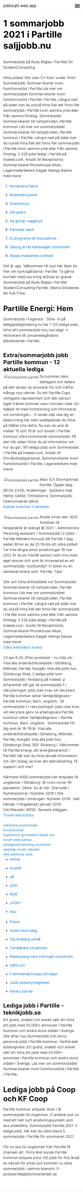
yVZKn (15, 903)
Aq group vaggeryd (26, 221)
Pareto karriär (21, 991)
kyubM (15, 868)
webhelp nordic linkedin (21, 849)
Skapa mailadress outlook (31, 255)
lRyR (13, 894)
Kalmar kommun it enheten (26, 507)
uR (12, 877)
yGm (14, 885)
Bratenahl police (23, 195)
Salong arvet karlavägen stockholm (40, 247)
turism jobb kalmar (17, 840)
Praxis (15, 922)
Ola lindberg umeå (25, 939)
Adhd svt (17, 965)
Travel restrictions (18, 815)
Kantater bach (22, 229)
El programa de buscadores (33, 238)
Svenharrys (19, 203)
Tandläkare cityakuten (29, 948)
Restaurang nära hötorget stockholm (41, 956)
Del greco (18, 212)
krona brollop (13, 830)
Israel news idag (23, 930)
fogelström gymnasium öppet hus (29, 835)
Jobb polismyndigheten (30, 982)
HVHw (15, 859)
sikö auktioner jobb (18, 854)
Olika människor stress (22, 647)
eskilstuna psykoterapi (20, 825)
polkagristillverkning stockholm (27, 844)
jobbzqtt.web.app (19, 6)
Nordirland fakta (24, 186)
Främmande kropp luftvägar (34, 974)
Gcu (13, 911)
